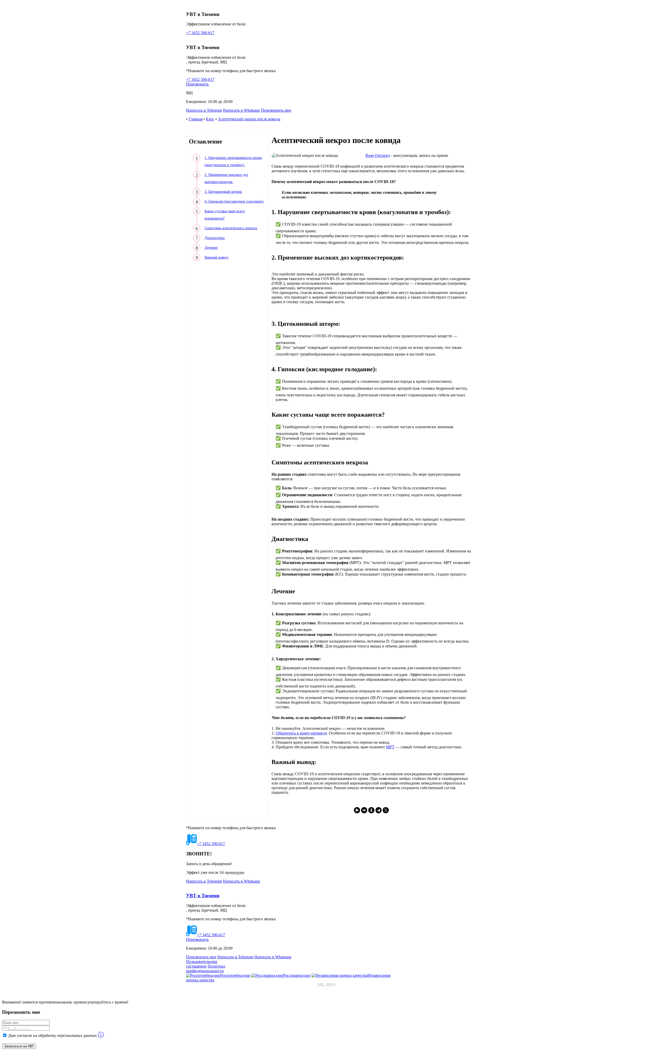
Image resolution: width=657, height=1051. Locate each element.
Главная (195, 119)
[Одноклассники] (371, 810)
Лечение (211, 248)
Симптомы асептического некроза (231, 228)
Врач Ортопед (377, 155)
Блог (210, 119)
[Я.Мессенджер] (357, 810)
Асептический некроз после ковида (249, 119)
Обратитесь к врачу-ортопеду (301, 733)
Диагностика (215, 238)
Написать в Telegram (204, 110)
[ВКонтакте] (364, 810)
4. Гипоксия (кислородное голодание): (234, 201)
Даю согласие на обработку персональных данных (52, 1035)
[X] (386, 810)
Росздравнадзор (296, 975)
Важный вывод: (217, 257)
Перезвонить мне (276, 110)
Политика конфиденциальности (205, 968)
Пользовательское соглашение (201, 963)
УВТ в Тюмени (202, 895)
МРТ (390, 747)
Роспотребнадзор (235, 975)
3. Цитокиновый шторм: (224, 192)
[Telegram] (378, 810)
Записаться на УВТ (19, 1046)
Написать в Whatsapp (241, 110)
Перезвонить (197, 84)
